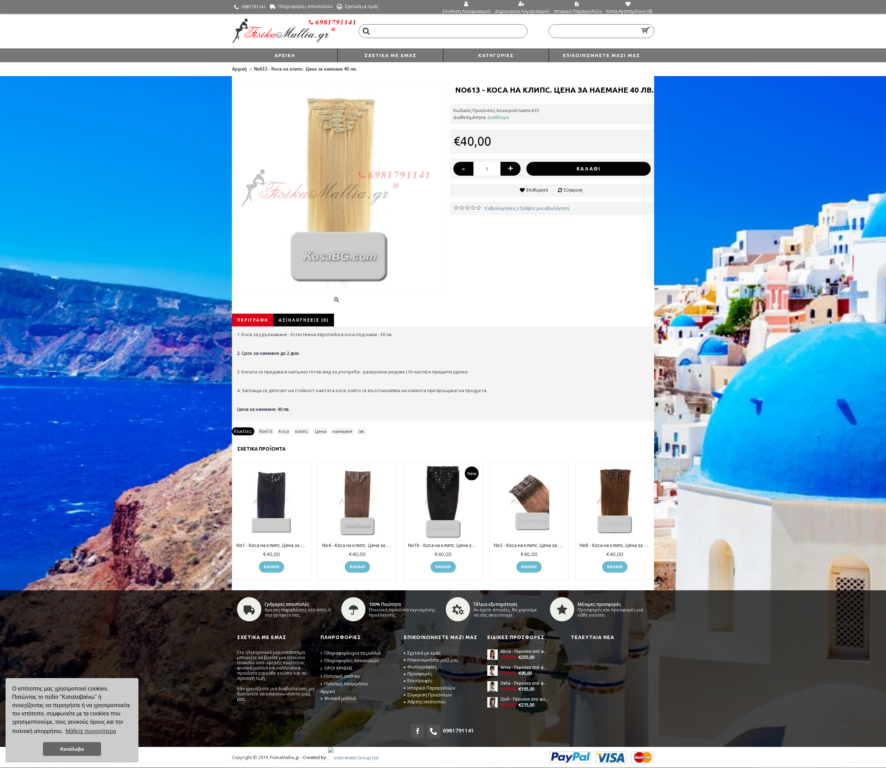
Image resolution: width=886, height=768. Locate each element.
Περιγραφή (252, 320)
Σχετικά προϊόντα (261, 449)
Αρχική (327, 691)
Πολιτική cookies (342, 676)
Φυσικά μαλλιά (340, 698)
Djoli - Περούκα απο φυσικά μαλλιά (525, 699)
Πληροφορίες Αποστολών (351, 660)
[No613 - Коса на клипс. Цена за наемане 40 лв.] (337, 188)
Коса (284, 431)
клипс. (302, 431)
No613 (265, 431)
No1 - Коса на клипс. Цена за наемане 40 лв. (272, 545)
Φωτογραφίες (422, 667)
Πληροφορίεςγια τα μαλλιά (352, 653)
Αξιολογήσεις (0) (304, 320)
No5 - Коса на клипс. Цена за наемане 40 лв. (530, 545)
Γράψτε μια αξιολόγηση (544, 208)
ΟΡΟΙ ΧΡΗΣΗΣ (338, 668)
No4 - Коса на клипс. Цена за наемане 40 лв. (358, 545)
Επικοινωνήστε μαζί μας (432, 660)
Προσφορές (419, 673)
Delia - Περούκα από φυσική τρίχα (525, 683)
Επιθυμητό (537, 190)
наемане (342, 431)
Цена (320, 431)
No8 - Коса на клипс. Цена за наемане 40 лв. (616, 545)
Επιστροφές (419, 680)
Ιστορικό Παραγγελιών (431, 688)
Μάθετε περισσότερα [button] (90, 731)
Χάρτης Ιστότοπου (426, 701)
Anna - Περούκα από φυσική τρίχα (525, 667)
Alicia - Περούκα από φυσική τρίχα (525, 651)
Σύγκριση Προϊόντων (429, 695)
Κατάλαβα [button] (72, 749)
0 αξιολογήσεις (500, 208)
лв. (362, 431)
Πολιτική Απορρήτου (346, 684)
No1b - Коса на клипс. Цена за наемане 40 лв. (444, 545)
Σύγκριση (573, 190)
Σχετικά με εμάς (424, 653)
